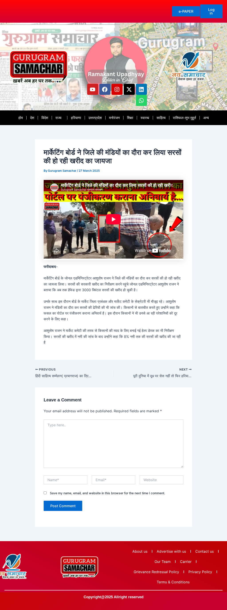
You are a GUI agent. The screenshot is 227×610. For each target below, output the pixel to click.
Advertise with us (171, 551)
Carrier (186, 561)
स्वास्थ (145, 118)
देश (32, 118)
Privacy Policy (200, 572)
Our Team (163, 561)
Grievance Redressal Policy (156, 572)
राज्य (58, 118)
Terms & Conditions (173, 582)
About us (139, 551)
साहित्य (161, 118)
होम (20, 118)
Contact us (204, 551)
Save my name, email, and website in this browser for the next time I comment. (107, 493)
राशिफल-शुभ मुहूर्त (184, 118)
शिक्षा (130, 118)
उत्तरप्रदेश (95, 118)
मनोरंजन (114, 118)
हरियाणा (76, 118)
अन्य (206, 118)
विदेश (44, 118)
